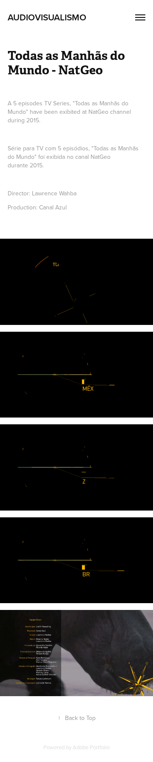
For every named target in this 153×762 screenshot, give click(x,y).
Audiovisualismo (47, 17)
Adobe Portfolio (91, 747)
